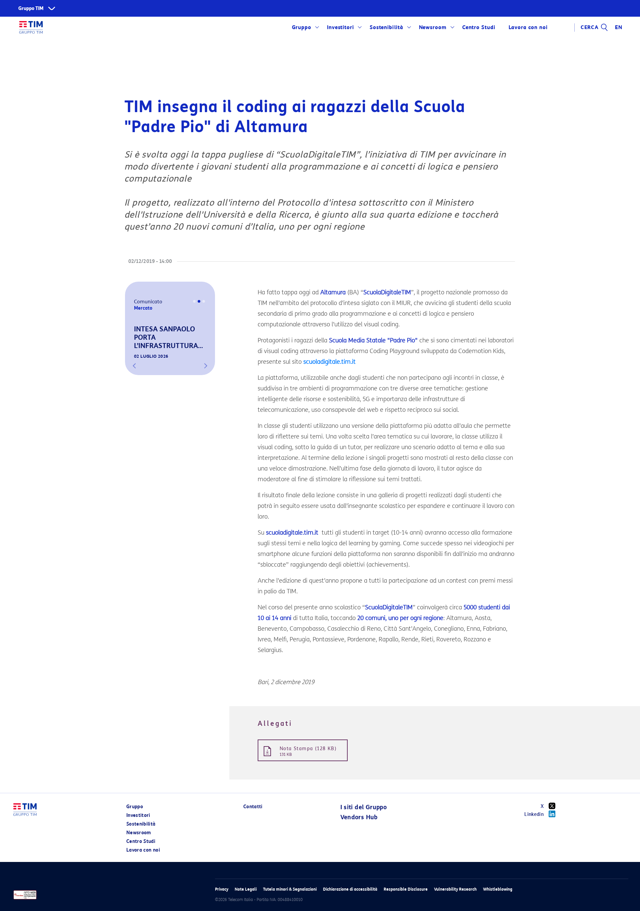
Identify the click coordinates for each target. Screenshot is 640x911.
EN (618, 27)
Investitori (340, 27)
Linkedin (534, 814)
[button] (134, 365)
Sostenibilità (386, 27)
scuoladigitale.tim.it (329, 361)
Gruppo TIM (31, 8)
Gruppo (302, 27)
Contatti (253, 807)
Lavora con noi (143, 850)
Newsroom (433, 27)
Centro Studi (140, 841)
